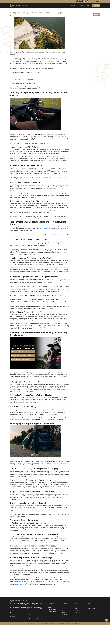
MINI (62, 608)
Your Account (78, 610)
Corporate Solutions (52, 611)
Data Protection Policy (93, 606)
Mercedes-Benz (64, 614)
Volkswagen (63, 619)
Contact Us (82, 5)
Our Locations (78, 606)
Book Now (96, 5)
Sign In (88, 5)
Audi (62, 616)
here (15, 610)
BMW (62, 606)
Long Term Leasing (52, 609)
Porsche (63, 612)
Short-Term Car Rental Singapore (52, 606)
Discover (73, 5)
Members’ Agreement (92, 608)
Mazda (62, 610)
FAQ (76, 608)
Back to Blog (96, 14)
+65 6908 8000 (97, 1)
